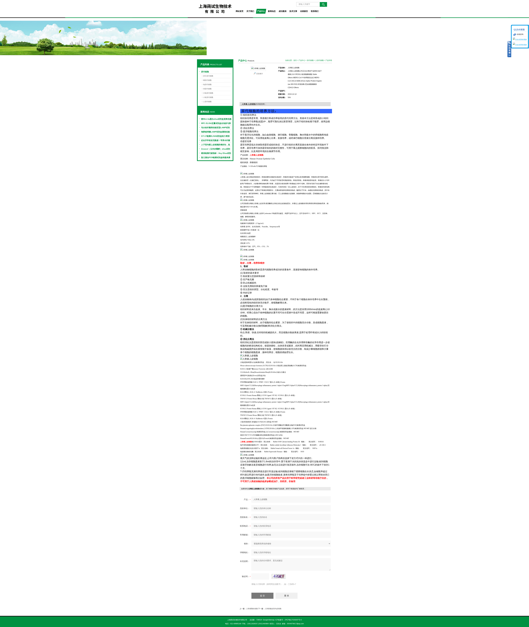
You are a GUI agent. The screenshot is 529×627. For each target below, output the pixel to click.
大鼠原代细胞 (208, 93)
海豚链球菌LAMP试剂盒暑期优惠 (215, 132)
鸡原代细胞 (207, 89)
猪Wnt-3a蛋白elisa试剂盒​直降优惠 (216, 119)
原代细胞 (205, 72)
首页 (295, 60)
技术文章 (293, 11)
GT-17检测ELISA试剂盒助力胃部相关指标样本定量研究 (215, 136)
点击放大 (259, 74)
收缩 (509, 49)
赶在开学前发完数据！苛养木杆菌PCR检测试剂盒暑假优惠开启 (215, 141)
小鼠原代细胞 (208, 97)
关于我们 (250, 11)
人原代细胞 (207, 102)
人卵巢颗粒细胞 (252, 609)
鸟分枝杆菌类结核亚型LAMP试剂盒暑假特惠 (215, 128)
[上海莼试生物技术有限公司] (215, 8)
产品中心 (261, 11)
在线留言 (304, 11)
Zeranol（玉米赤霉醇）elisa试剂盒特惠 (215, 149)
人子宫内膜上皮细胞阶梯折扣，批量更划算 (215, 145)
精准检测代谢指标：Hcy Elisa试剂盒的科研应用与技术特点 (216, 153)
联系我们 (315, 11)
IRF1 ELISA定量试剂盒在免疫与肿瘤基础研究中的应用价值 (216, 123)
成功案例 (282, 11)
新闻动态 (272, 11)
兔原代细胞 (207, 84)
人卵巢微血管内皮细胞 (273, 609)
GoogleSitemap (269, 620)
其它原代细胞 (208, 76)
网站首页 (239, 11)
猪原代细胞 (207, 80)
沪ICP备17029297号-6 (293, 620)
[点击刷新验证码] (278, 576)
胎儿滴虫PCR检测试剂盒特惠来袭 (215, 157)
